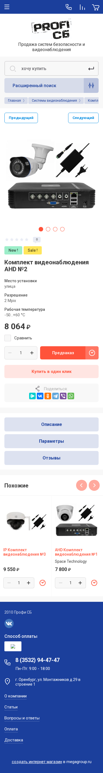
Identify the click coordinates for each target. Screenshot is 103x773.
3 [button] (55, 229)
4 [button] (62, 229)
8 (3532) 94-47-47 (37, 660)
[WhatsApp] (71, 396)
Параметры (51, 441)
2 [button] (48, 229)
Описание (51, 424)
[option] (51, 176)
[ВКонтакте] (40, 396)
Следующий (83, 118)
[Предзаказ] (42, 582)
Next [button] (94, 485)
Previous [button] (81, 485)
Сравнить (23, 338)
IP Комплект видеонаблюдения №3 (24, 552)
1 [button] (41, 229)
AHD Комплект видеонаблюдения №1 (76, 552)
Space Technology (71, 561)
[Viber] (63, 396)
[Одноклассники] (47, 396)
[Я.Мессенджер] (32, 396)
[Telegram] (55, 396)
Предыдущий (21, 118)
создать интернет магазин (37, 761)
